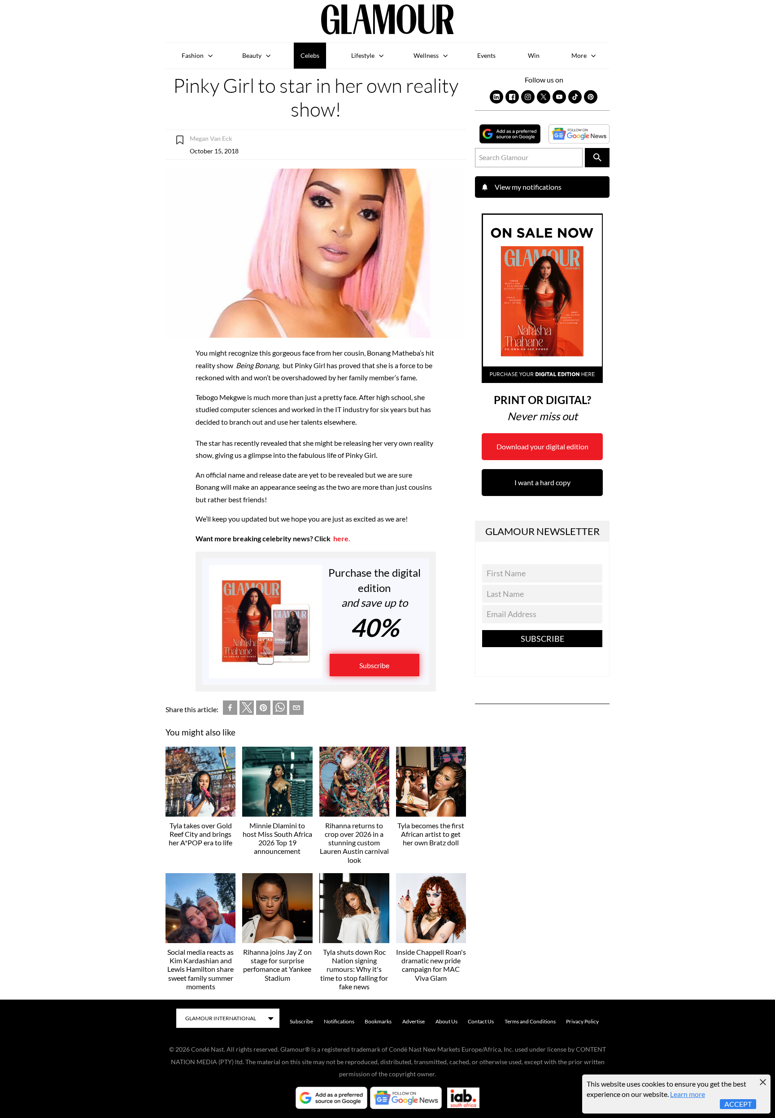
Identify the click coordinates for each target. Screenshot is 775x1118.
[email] (296, 709)
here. (341, 538)
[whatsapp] (280, 709)
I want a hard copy (542, 482)
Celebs (309, 55)
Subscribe (374, 665)
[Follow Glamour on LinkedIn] (496, 97)
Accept (738, 1104)
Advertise (413, 1021)
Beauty (251, 55)
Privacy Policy (582, 1021)
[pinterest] (263, 709)
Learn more (687, 1094)
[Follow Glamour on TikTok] (575, 97)
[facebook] (230, 709)
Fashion (193, 55)
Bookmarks (378, 1021)
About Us (446, 1021)
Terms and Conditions (530, 1021)
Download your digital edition (542, 446)
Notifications (339, 1021)
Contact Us (481, 1021)
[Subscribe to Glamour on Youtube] (559, 97)
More (579, 55)
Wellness (426, 55)
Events (486, 55)
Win (534, 55)
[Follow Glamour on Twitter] (543, 97)
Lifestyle (362, 55)
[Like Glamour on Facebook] (512, 97)
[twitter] (246, 709)
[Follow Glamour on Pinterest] (590, 97)
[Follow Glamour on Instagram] (528, 97)
